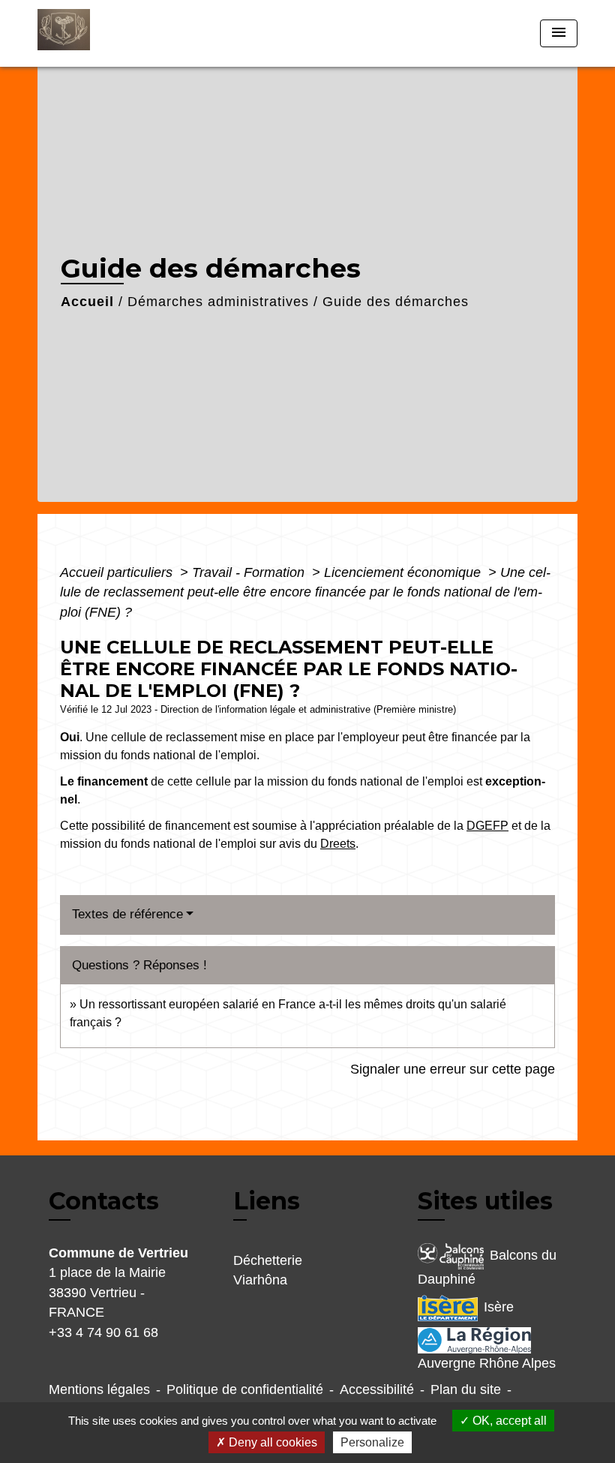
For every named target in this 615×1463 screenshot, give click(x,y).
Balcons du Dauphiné (487, 1267)
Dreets (338, 843)
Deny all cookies (271, 1442)
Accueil (87, 301)
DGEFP (487, 825)
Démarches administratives (218, 301)
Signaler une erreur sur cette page (452, 1069)
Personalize (372, 1442)
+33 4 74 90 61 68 (103, 1332)
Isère (499, 1307)
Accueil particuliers (118, 572)
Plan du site (465, 1389)
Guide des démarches (395, 301)
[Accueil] (131, 33)
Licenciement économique (404, 572)
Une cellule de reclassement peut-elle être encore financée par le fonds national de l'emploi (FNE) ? (305, 592)
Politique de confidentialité (244, 1389)
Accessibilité (377, 1389)
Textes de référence (127, 914)
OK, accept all (508, 1420)
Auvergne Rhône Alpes (487, 1363)
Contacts (104, 1201)
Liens (266, 1200)
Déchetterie (267, 1260)
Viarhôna (260, 1279)
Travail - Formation (250, 572)
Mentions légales (99, 1389)
